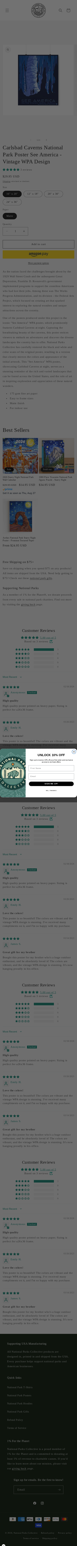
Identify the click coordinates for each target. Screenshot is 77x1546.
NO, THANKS (51, 790)
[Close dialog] (74, 752)
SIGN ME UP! (51, 784)
